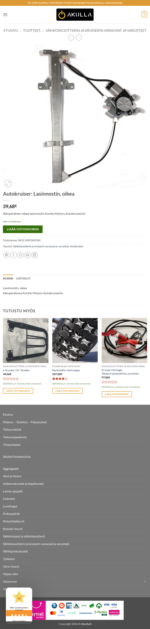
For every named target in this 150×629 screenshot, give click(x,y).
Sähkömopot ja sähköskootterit (24, 536)
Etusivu (11, 30)
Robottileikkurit (13, 521)
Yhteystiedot (12, 444)
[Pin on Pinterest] (27, 255)
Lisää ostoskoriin (23, 229)
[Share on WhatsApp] (6, 255)
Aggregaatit (11, 468)
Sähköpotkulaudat (15, 551)
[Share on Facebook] (13, 255)
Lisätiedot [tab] (23, 278)
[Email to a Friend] (20, 255)
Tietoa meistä (12, 429)
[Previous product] (79, 37)
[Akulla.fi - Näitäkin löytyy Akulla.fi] (75, 15)
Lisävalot (9, 498)
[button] (5, 14)
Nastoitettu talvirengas (66, 370)
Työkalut (9, 559)
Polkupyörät (11, 513)
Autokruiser (76, 246)
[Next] (147, 361)
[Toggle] (144, 581)
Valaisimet (10, 581)
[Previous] (3, 361)
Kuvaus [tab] (8, 278)
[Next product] (71, 37)
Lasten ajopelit (13, 491)
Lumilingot (10, 506)
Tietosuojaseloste (15, 437)
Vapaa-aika (10, 574)
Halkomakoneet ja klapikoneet (23, 483)
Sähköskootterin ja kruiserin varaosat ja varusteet (96, 30)
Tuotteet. (32, 30)
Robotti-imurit (13, 529)
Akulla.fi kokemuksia (16, 456)
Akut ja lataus (12, 476)
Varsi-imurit (11, 566)
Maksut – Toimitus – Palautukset (25, 422)
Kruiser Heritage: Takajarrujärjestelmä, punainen (120, 371)
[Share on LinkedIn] (34, 255)
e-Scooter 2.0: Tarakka (16, 370)
